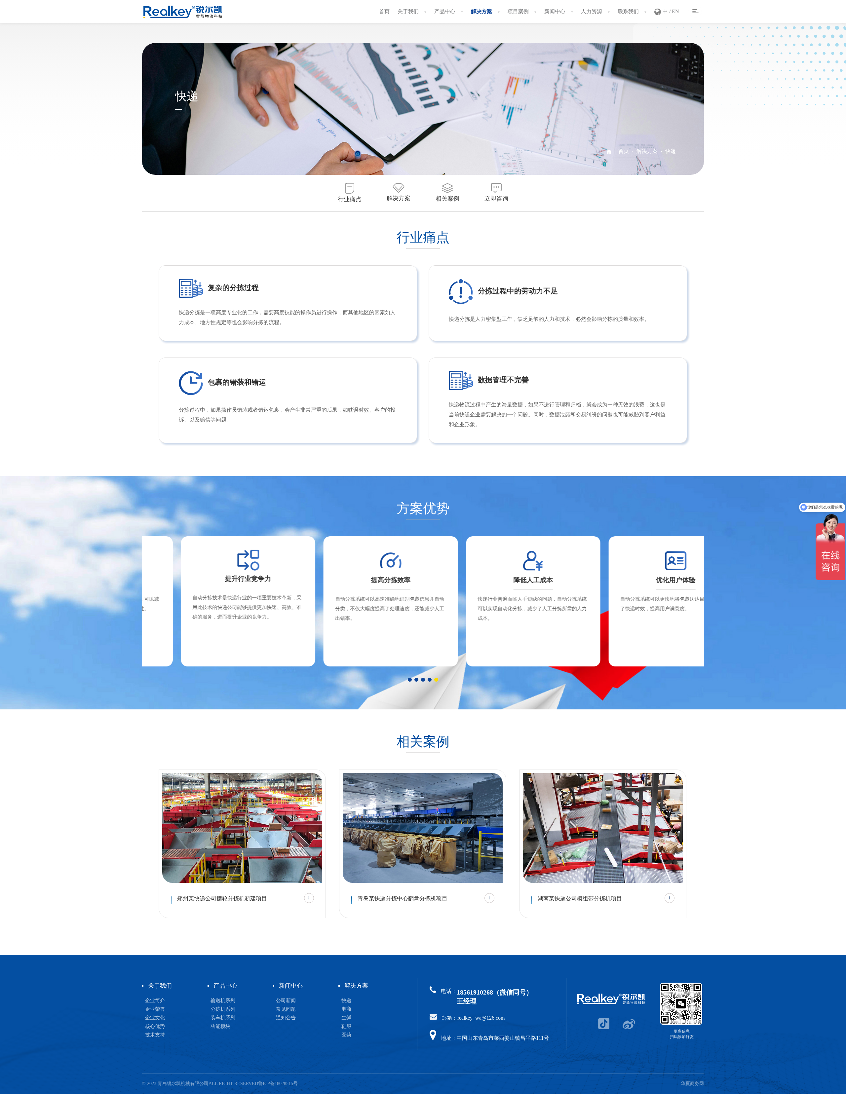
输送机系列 (223, 1000)
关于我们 (409, 11)
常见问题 (286, 1009)
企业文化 (155, 1017)
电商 (346, 1009)
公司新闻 (286, 1000)
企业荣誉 (155, 1009)
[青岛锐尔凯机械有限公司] (182, 11)
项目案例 (519, 11)
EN (675, 11)
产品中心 (445, 11)
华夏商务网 (692, 1083)
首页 (384, 11)
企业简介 (155, 1000)
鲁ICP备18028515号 (278, 1083)
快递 (670, 151)
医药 (346, 1034)
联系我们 (629, 11)
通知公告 (286, 1017)
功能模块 (220, 1026)
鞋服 (346, 1026)
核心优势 (155, 1026)
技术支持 (155, 1034)
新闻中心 (555, 11)
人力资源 (592, 11)
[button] (410, 680)
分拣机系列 (223, 1009)
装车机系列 (223, 1017)
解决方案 (482, 11)
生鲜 (346, 1017)
